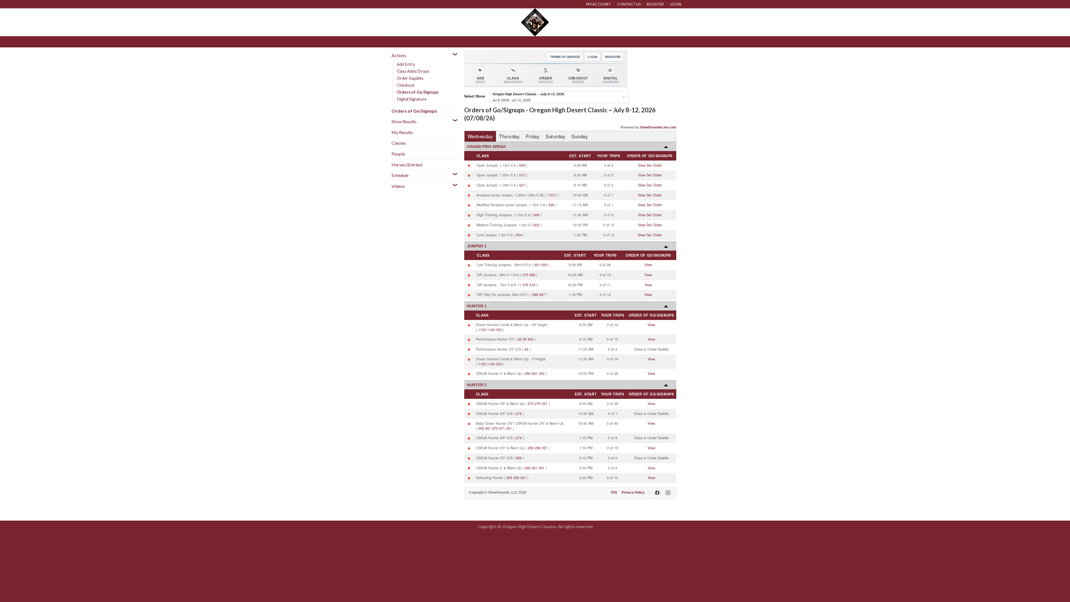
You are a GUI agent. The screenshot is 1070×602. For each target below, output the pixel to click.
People (398, 153)
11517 (552, 195)
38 (519, 339)
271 (502, 428)
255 (509, 477)
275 (531, 403)
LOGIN (592, 57)
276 (538, 403)
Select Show (474, 96)
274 (519, 437)
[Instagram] (668, 492)
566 (532, 274)
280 (528, 373)
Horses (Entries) (406, 164)
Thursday (509, 136)
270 (495, 428)
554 (519, 234)
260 (528, 467)
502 (536, 224)
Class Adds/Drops (413, 71)
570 (525, 274)
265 (531, 447)
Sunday (580, 136)
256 (516, 477)
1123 (482, 329)
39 (524, 339)
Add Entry (406, 64)
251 (488, 428)
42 (526, 349)
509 (522, 165)
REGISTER (613, 57)
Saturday (555, 136)
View (648, 264)
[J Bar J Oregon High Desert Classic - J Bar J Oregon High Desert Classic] (535, 22)
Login (675, 4)
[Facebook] (657, 492)
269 (519, 457)
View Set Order (650, 165)
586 (535, 294)
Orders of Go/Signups (418, 92)
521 (522, 185)
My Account (598, 4)
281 (535, 373)
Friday (532, 136)
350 (499, 329)
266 (538, 447)
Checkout (405, 85)
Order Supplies (410, 78)
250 (481, 428)
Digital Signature (412, 99)
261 (535, 467)
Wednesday (480, 136)
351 (545, 403)
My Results (402, 132)
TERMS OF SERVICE (565, 57)
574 (532, 284)
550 (544, 264)
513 (522, 175)
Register (655, 4)
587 (542, 294)
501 (537, 264)
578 (525, 284)
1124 (491, 329)
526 (551, 204)
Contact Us (629, 4)
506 (536, 214)
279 (519, 413)
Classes (398, 142)
